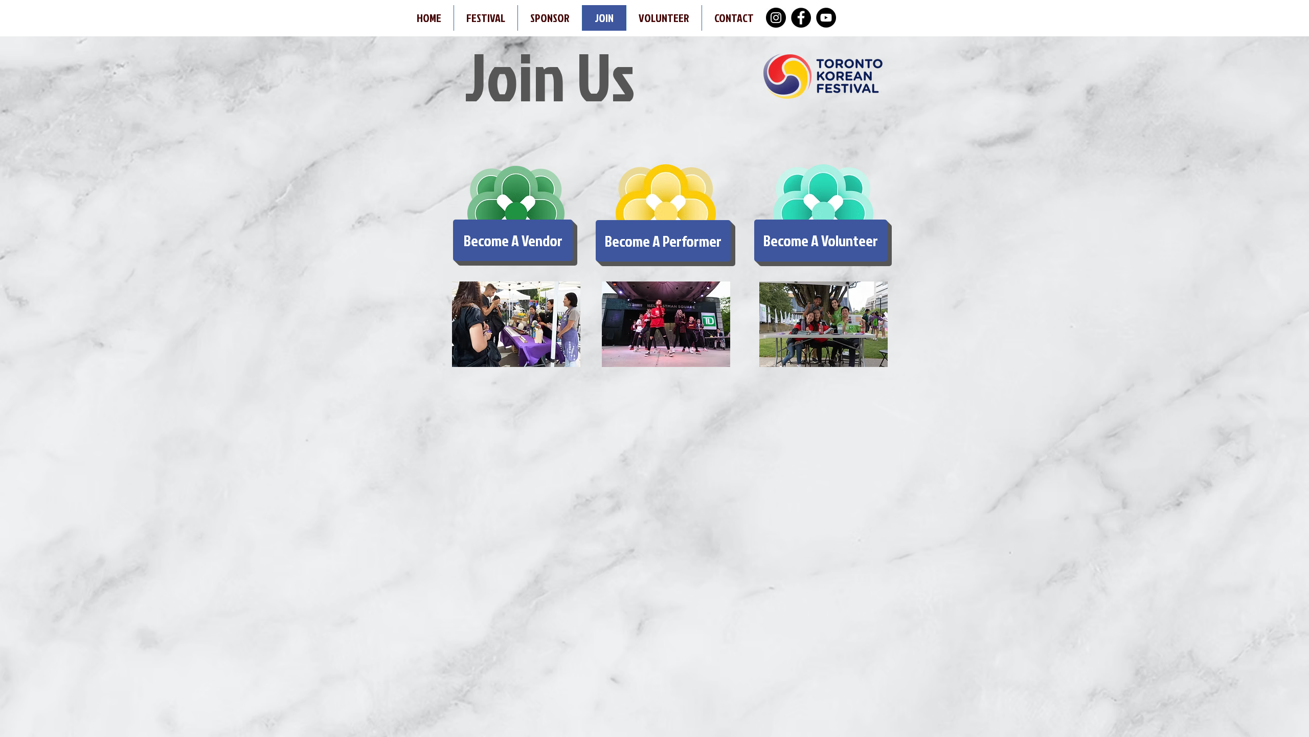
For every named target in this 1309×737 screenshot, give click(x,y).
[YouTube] (826, 18)
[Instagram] (776, 18)
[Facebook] (801, 18)
